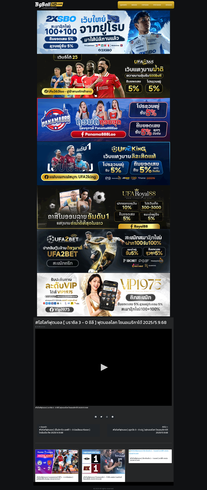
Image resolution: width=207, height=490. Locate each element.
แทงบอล (169, 5)
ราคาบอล (145, 5)
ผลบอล (134, 5)
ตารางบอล (157, 5)
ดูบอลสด (123, 5)
